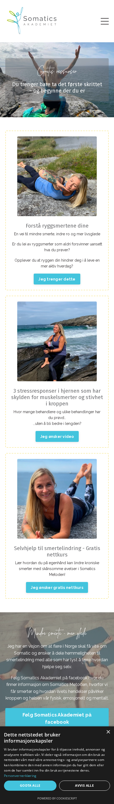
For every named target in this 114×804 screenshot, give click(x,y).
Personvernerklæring (20, 775)
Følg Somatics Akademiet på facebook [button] (57, 718)
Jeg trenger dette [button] (56, 279)
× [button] (108, 732)
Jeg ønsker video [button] (57, 436)
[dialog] (57, 765)
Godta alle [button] (30, 785)
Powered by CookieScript (57, 798)
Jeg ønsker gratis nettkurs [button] (57, 587)
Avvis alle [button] (84, 785)
